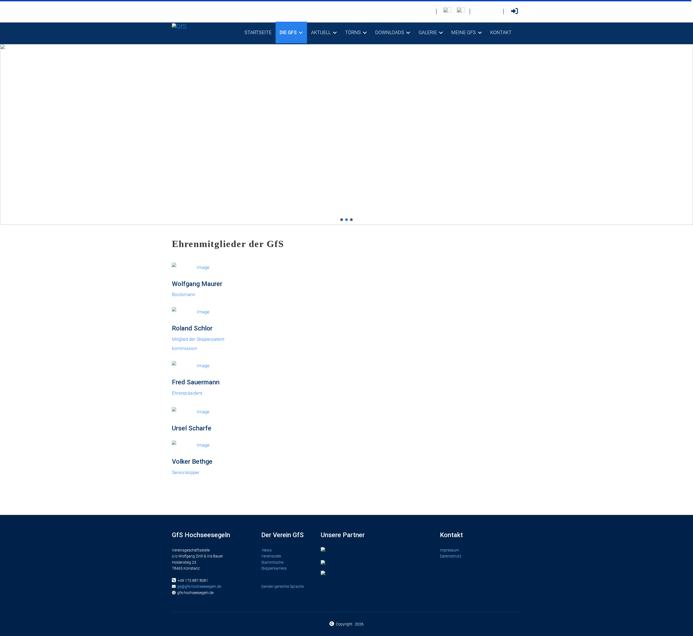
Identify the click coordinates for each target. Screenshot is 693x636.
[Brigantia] (461, 11)
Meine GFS (463, 32)
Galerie (428, 32)
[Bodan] (447, 11)
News (266, 550)
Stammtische (272, 562)
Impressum (449, 550)
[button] (341, 219)
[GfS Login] (514, 11)
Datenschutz (450, 556)
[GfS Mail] (481, 11)
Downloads (389, 32)
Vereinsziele (271, 556)
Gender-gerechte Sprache (282, 586)
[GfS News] (427, 11)
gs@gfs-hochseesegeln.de (199, 586)
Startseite (258, 32)
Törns (353, 32)
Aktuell (321, 32)
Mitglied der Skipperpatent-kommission (198, 338)
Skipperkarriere (273, 568)
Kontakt (501, 32)
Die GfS (288, 32)
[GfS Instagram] (494, 11)
